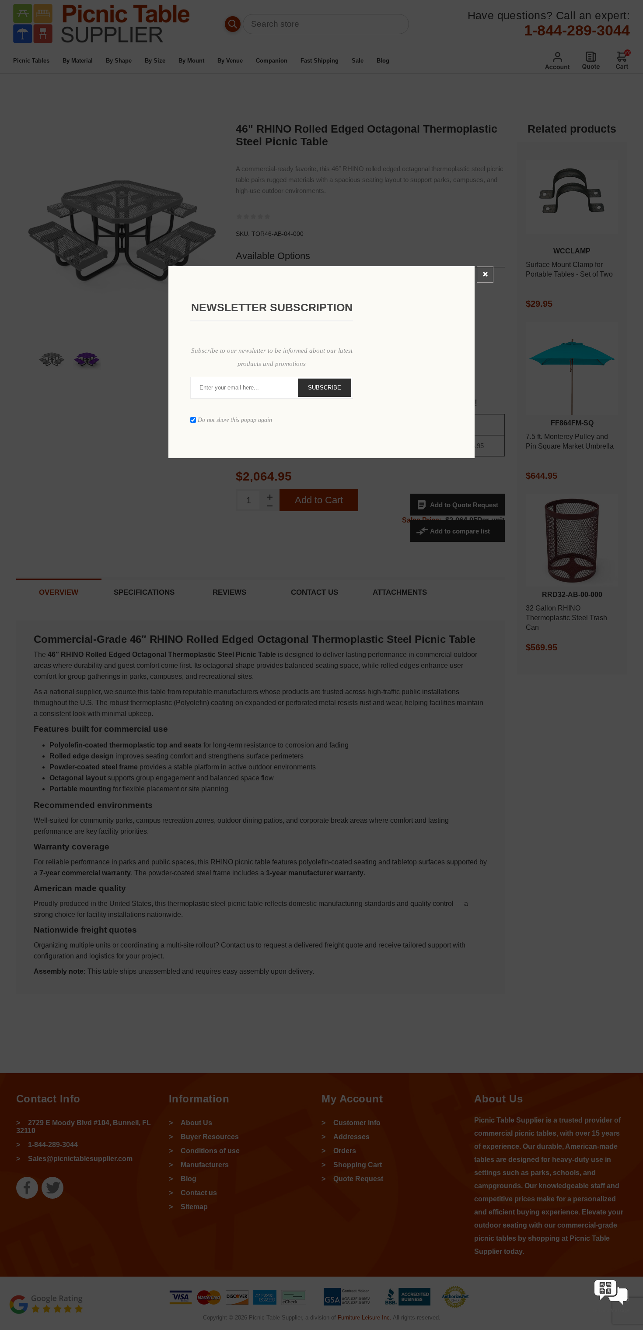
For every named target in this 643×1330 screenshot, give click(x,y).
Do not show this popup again (235, 419)
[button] (611, 1313)
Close (485, 274)
